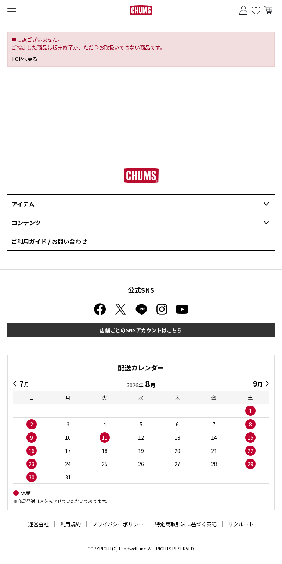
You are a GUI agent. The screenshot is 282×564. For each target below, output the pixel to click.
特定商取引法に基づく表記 (186, 524)
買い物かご (268, 10)
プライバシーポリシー (118, 524)
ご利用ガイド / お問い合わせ (49, 241)
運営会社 (38, 524)
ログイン (243, 10)
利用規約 (70, 524)
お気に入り (256, 10)
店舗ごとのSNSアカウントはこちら (141, 330)
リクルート (241, 524)
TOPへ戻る (24, 58)
